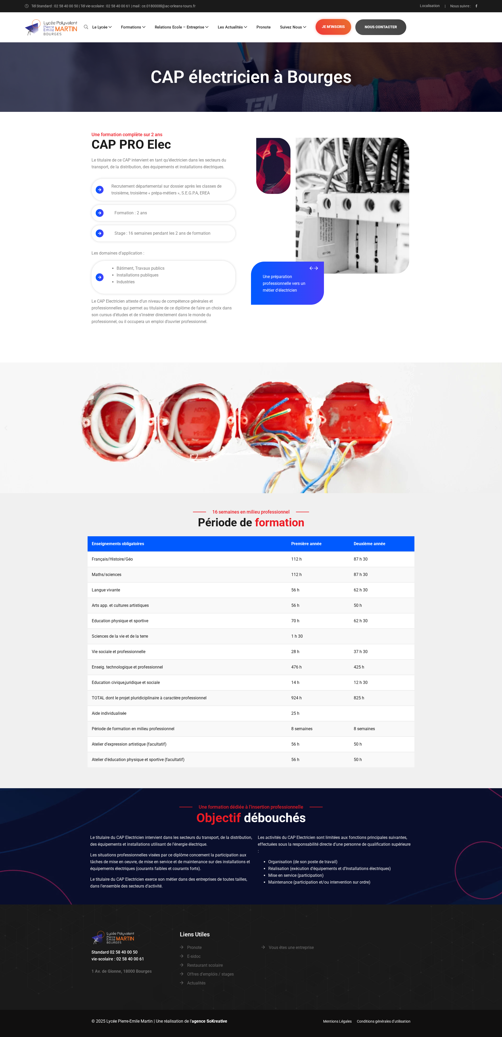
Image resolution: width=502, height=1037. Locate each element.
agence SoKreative (209, 1021)
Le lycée (99, 27)
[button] (6, 428)
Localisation (430, 6)
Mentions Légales (337, 1021)
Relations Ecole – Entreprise (179, 27)
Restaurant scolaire (205, 965)
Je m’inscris (333, 27)
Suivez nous (291, 27)
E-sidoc (194, 956)
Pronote (263, 27)
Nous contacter (381, 27)
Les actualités (230, 27)
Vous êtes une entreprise (291, 947)
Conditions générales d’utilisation (383, 1021)
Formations (131, 27)
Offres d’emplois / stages (210, 974)
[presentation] (311, 268)
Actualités (196, 983)
